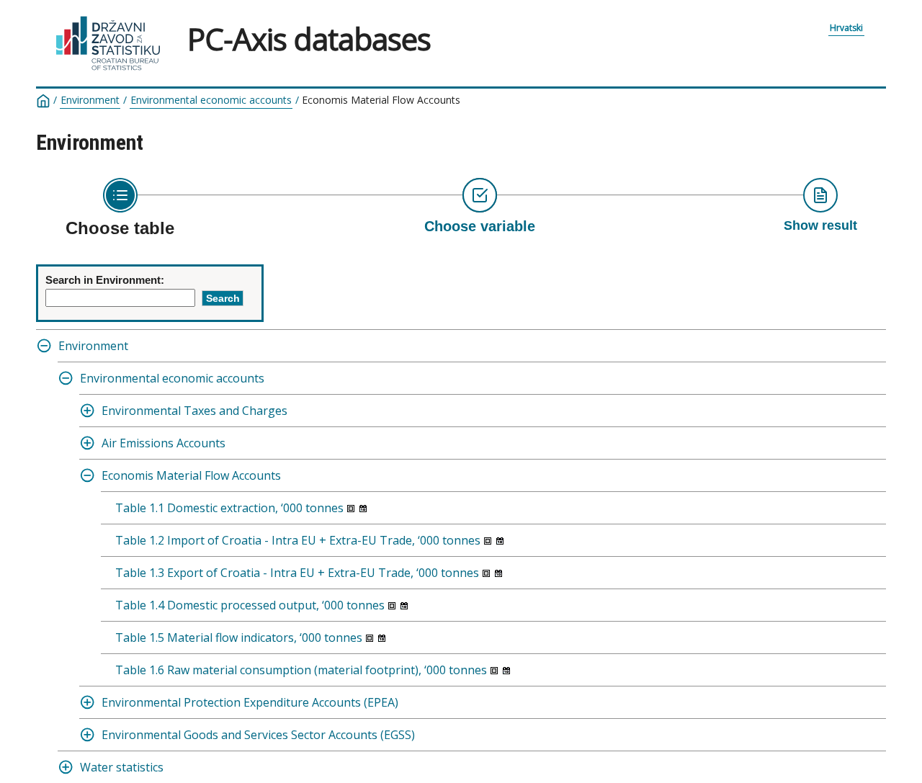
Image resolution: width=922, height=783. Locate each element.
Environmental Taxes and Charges (194, 411)
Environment (90, 100)
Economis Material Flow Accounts (191, 475)
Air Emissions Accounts (163, 443)
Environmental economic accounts (211, 100)
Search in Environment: (104, 280)
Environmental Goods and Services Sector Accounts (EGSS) (258, 735)
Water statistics (122, 767)
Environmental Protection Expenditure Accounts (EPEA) (250, 702)
